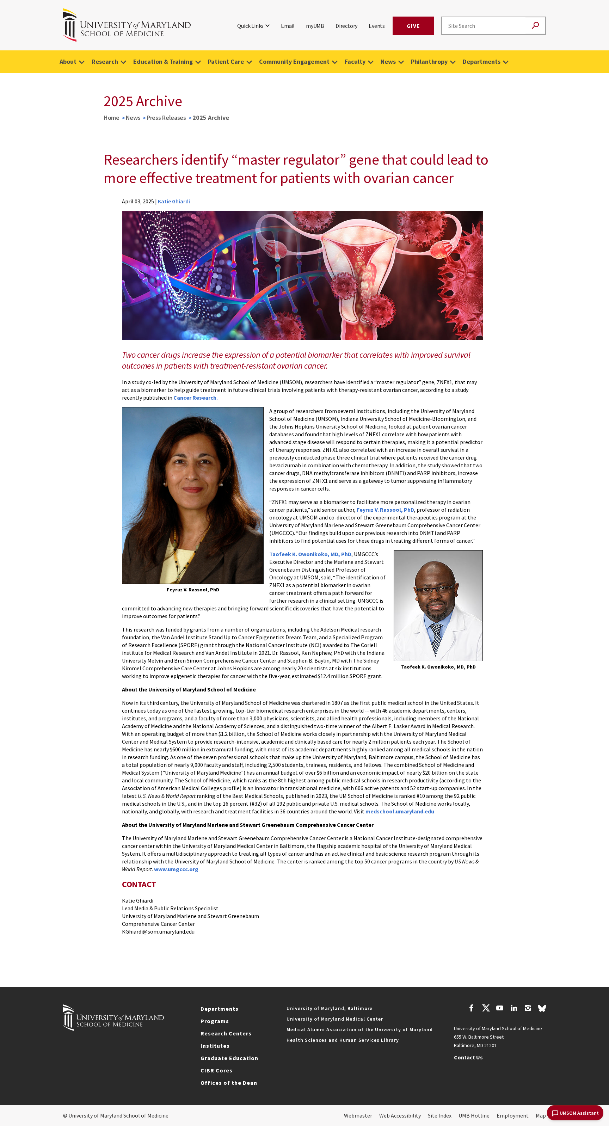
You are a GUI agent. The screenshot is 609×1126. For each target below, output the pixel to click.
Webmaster (358, 1115)
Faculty (355, 61)
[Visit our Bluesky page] (542, 1010)
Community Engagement (294, 61)
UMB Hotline (474, 1115)
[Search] (535, 25)
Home (111, 117)
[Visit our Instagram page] (527, 1009)
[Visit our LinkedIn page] (513, 1009)
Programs (215, 1021)
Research (105, 61)
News (388, 61)
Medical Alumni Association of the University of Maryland (360, 1029)
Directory (346, 25)
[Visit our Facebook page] (471, 1009)
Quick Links (250, 25)
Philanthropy (429, 61)
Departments (481, 61)
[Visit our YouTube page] (499, 1009)
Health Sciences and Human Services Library (343, 1040)
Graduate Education (229, 1058)
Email (288, 25)
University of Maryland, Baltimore (330, 1008)
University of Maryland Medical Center (335, 1019)
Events (377, 25)
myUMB (315, 25)
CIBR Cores (217, 1070)
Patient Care (226, 61)
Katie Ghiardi (174, 201)
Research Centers (226, 1033)
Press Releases (166, 117)
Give (413, 25)
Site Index (439, 1115)
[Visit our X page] (485, 1009)
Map (541, 1115)
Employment (513, 1115)
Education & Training (163, 61)
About (68, 61)
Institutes (215, 1045)
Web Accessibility (400, 1115)
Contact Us (468, 1057)
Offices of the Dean (229, 1082)
